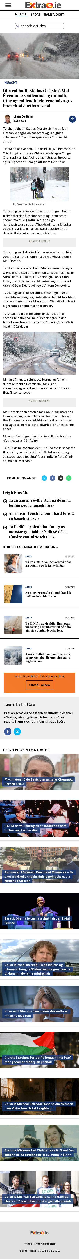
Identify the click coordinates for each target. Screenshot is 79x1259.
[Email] (60, 478)
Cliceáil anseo (39, 685)
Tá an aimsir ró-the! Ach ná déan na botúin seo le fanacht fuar (40, 503)
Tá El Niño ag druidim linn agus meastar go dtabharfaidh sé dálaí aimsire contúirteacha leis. (38, 531)
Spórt (61, 721)
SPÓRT (36, 15)
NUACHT (21, 14)
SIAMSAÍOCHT (54, 15)
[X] (44, 478)
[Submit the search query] (17, 26)
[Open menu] (8, 5)
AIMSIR (28, 556)
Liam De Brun (23, 116)
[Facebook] (52, 478)
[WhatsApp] (68, 478)
